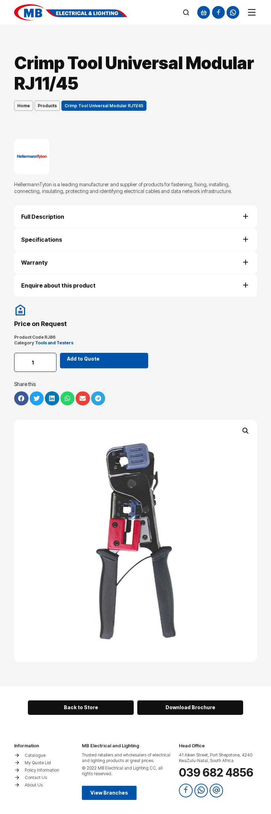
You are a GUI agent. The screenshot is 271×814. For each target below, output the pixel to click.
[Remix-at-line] (216, 790)
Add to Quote (83, 359)
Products (47, 105)
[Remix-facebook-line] (218, 12)
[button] (245, 430)
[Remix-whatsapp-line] (233, 12)
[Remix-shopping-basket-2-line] (204, 12)
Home (23, 105)
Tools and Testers (54, 342)
